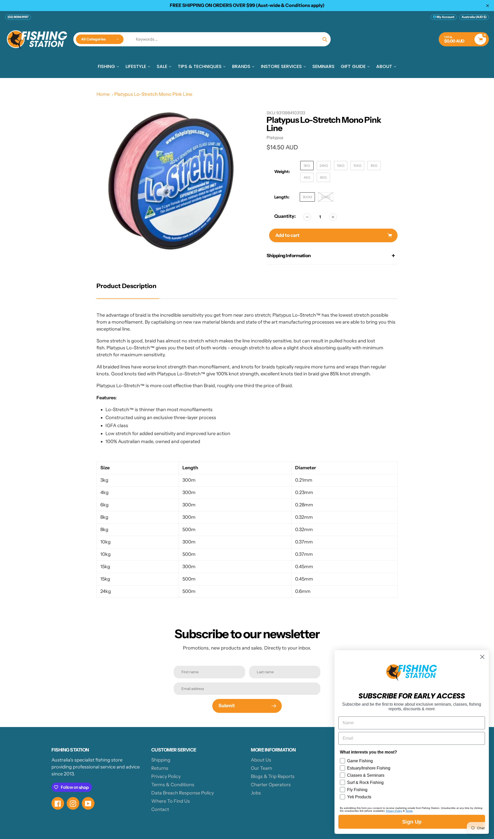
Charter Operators (271, 785)
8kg (374, 165)
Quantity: (285, 216)
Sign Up (411, 822)
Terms (408, 810)
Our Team (261, 768)
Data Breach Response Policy (182, 793)
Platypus (275, 137)
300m (307, 197)
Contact (160, 809)
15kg (341, 165)
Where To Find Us (170, 801)
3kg (307, 165)
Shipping (160, 760)
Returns (159, 768)
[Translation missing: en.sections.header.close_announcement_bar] (487, 5)
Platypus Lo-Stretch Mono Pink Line (153, 94)
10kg (357, 165)
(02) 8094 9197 (18, 17)
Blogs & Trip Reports (273, 776)
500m (325, 197)
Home (103, 94)
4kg (307, 177)
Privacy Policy (166, 776)
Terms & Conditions (172, 785)
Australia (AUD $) (474, 17)
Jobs (256, 793)
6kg (323, 177)
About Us (261, 760)
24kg (324, 165)
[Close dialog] (482, 656)
